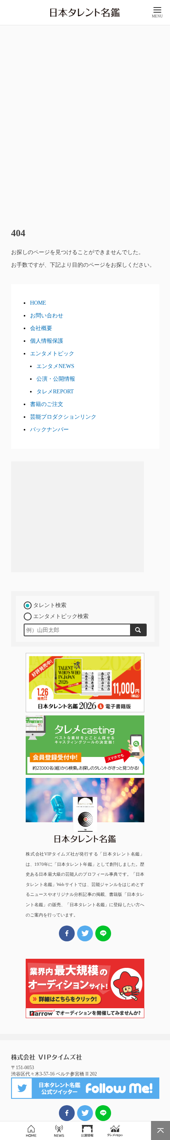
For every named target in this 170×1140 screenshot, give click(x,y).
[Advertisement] (85, 123)
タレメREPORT (55, 392)
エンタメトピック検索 (61, 616)
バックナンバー (49, 429)
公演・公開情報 (55, 379)
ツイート (85, 1113)
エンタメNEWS (55, 366)
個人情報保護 (46, 341)
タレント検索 (49, 605)
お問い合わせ (46, 316)
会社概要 (41, 328)
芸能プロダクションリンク (63, 417)
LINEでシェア (103, 1113)
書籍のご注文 (46, 404)
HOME (38, 303)
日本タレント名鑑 (85, 12)
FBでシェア (67, 1113)
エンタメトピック (52, 354)
